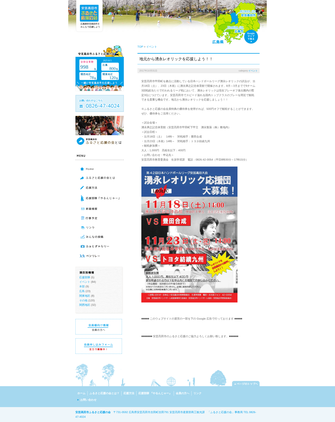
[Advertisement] (186, 327)
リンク (197, 393)
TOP (140, 46)
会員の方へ (182, 393)
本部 (82, 286)
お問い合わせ (88, 399)
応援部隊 (84, 277)
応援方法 (128, 393)
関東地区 (84, 295)
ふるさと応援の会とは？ (104, 393)
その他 (83, 300)
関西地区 (84, 304)
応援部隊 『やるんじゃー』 (155, 393)
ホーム (81, 393)
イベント (84, 281)
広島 (82, 291)
